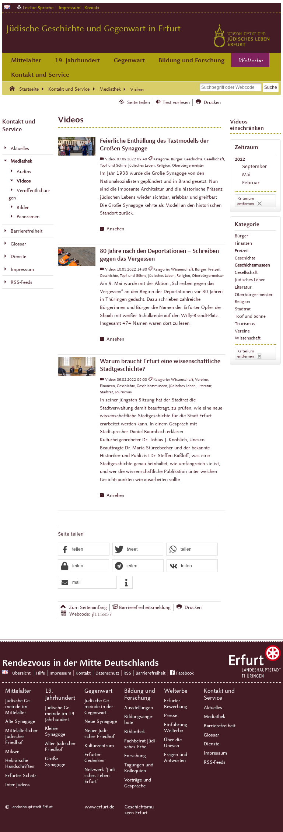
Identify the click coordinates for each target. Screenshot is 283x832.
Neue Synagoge (100, 721)
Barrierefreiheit (150, 673)
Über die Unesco (173, 743)
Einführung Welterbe (175, 728)
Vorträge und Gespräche (137, 783)
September (254, 166)
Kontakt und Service (40, 75)
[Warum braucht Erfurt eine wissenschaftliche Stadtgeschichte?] (76, 366)
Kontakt (91, 7)
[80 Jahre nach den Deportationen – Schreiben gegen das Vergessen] (76, 256)
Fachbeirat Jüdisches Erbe (140, 744)
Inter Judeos (17, 785)
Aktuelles (213, 708)
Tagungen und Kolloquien (138, 768)
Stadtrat (243, 308)
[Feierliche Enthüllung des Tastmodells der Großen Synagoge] (76, 146)
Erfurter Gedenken (94, 757)
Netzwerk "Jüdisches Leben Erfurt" (100, 775)
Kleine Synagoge (55, 731)
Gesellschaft (246, 272)
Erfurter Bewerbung (175, 704)
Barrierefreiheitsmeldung (145, 607)
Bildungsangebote (138, 719)
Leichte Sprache (38, 7)
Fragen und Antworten (175, 757)
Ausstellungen (138, 708)
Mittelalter (26, 60)
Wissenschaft (248, 338)
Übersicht (21, 673)
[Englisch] (7, 7)
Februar (250, 183)
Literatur (243, 287)
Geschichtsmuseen (252, 265)
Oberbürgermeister (254, 294)
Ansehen (115, 229)
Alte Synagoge (20, 721)
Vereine (242, 331)
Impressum (69, 7)
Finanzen (243, 243)
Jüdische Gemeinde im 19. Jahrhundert (60, 714)
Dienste (211, 744)
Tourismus (245, 323)
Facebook (185, 673)
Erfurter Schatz (20, 776)
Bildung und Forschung (191, 60)
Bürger (241, 236)
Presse (170, 715)
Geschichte (245, 258)
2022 (240, 159)
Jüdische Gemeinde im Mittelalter (18, 707)
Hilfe (40, 673)
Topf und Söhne (250, 316)
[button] (83, 549)
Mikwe (12, 752)
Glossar (211, 735)
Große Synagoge (55, 761)
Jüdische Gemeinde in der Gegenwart (98, 707)
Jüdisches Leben (250, 279)
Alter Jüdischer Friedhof (60, 746)
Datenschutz (107, 673)
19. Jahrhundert (77, 60)
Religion (242, 301)
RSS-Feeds (215, 762)
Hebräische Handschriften (19, 763)
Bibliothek (134, 732)
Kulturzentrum (99, 746)
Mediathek (214, 717)
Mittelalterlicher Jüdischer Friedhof (21, 736)
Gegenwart (129, 60)
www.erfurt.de (99, 807)
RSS (127, 673)
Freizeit (242, 250)
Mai (246, 174)
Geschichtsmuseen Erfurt (140, 810)
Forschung (135, 756)
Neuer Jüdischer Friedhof (99, 733)
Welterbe (250, 60)
